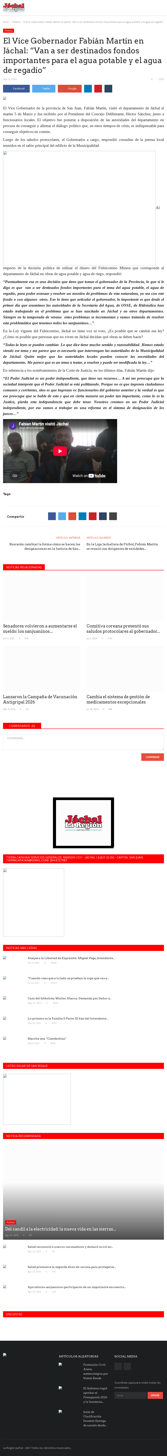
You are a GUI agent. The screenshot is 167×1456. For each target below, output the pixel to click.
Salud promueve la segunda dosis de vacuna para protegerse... (72, 1267)
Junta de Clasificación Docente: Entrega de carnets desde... (95, 1418)
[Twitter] (62, 516)
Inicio (6, 21)
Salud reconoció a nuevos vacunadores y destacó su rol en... (70, 1246)
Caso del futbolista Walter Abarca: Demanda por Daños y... (69, 998)
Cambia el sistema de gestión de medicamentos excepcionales (118, 699)
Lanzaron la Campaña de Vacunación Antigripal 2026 (40, 699)
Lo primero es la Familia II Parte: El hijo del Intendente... (68, 1018)
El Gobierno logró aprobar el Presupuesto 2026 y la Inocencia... (95, 1395)
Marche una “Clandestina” (47, 1038)
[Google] (72, 516)
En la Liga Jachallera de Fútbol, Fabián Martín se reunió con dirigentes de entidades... (122, 546)
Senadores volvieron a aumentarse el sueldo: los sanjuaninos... (40, 629)
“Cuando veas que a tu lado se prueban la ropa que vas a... (68, 978)
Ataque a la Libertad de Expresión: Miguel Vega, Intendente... (71, 958)
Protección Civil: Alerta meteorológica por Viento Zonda (95, 1371)
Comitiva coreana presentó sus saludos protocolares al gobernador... (123, 629)
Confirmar (152, 757)
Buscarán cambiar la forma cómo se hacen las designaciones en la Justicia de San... (45, 546)
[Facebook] (52, 516)
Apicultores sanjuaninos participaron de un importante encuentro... (77, 1287)
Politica (16, 21)
